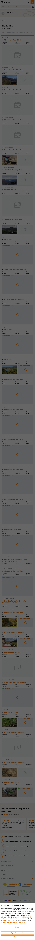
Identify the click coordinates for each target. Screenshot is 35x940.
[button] (4, 920)
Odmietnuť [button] (17, 937)
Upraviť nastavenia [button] (17, 933)
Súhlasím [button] (17, 927)
